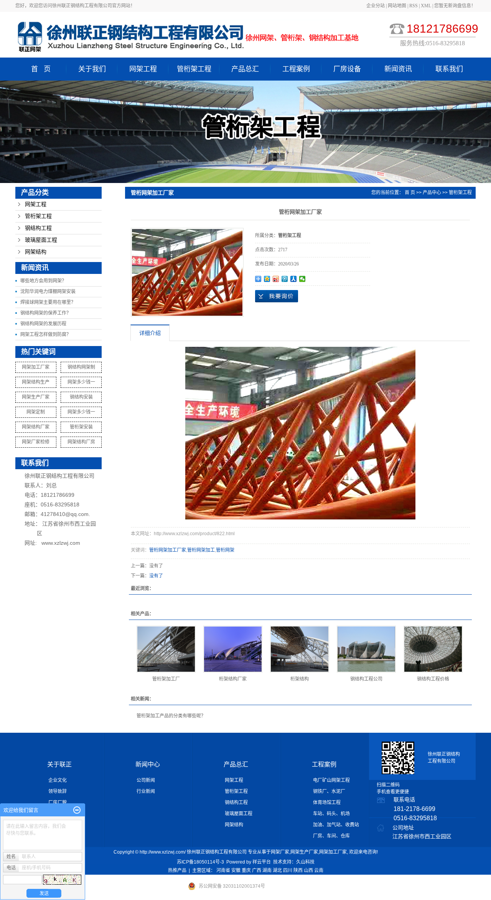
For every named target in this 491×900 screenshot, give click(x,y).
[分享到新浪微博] (276, 279)
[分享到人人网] (293, 279)
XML (426, 5)
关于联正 (59, 764)
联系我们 (449, 69)
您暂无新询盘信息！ (455, 5)
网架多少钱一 (81, 382)
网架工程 (143, 69)
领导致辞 (57, 791)
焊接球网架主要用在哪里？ (48, 302)
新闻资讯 (398, 69)
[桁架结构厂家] (232, 649)
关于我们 (92, 69)
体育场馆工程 (327, 802)
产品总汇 (245, 69)
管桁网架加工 (201, 550)
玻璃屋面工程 (41, 240)
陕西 (298, 870)
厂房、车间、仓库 (331, 836)
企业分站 (375, 5)
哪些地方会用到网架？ (43, 281)
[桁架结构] (299, 649)
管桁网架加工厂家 (167, 550)
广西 (256, 870)
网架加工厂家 (35, 367)
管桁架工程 (194, 69)
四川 (287, 870)
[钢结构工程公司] (366, 649)
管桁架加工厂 (166, 679)
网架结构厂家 (35, 427)
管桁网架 (225, 550)
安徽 (236, 870)
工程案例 (296, 69)
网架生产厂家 (35, 397)
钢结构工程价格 (433, 679)
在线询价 (276, 296)
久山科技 (305, 862)
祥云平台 (261, 862)
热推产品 (177, 870)
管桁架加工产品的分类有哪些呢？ (171, 716)
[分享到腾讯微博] (285, 279)
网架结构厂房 (81, 442)
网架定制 (35, 412)
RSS (413, 5)
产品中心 (432, 192)
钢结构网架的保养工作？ (45, 313)
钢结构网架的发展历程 (43, 323)
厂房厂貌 (57, 802)
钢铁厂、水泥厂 (329, 791)
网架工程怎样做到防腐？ (45, 334)
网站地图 (397, 5)
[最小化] (77, 810)
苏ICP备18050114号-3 (200, 862)
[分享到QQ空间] (267, 279)
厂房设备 (347, 69)
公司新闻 (146, 780)
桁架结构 (299, 679)
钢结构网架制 (81, 367)
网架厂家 (280, 852)
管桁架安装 (81, 427)
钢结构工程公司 (366, 679)
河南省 (223, 870)
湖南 (267, 870)
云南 (318, 870)
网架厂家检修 (35, 442)
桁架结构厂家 (233, 679)
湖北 (277, 870)
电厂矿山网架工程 (331, 780)
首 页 (41, 69)
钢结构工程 (38, 228)
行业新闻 (146, 791)
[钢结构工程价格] (433, 649)
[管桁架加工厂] (166, 649)
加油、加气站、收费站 (336, 824)
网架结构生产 (35, 382)
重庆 (246, 870)
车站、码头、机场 (331, 813)
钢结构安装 (81, 397)
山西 (308, 870)
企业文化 (57, 780)
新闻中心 (147, 764)
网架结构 (35, 252)
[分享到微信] (302, 279)
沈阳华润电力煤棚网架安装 (48, 291)
